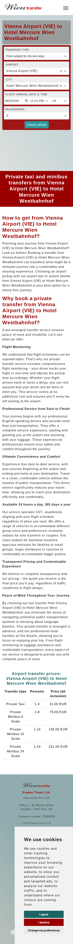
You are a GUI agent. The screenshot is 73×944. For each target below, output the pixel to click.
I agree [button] (43, 914)
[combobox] (36, 71)
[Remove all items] (61, 71)
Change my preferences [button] (44, 930)
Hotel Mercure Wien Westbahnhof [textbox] (32, 85)
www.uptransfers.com (36, 798)
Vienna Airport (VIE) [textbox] (22, 71)
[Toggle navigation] (66, 8)
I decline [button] (43, 922)
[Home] (23, 6)
